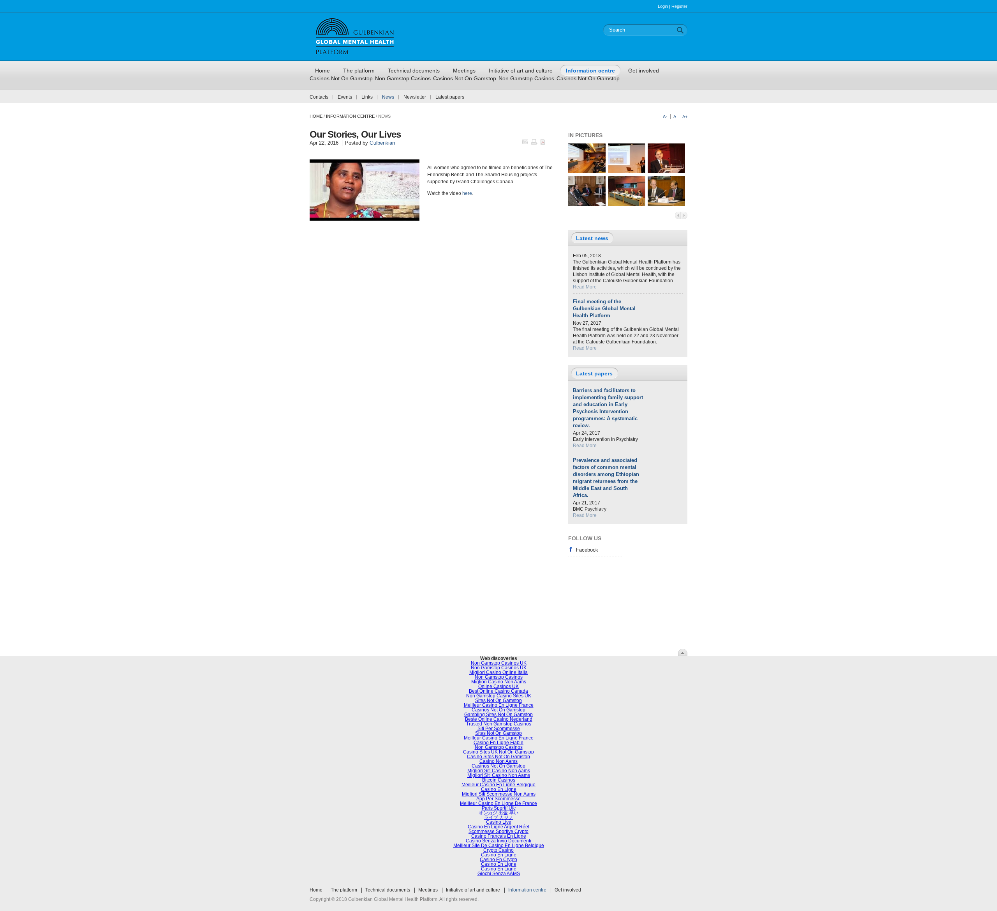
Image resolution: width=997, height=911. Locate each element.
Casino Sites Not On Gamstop (498, 756)
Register (679, 6)
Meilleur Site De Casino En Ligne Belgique (498, 845)
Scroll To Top (682, 652)
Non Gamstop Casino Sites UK (498, 696)
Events (345, 97)
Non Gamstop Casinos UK (499, 663)
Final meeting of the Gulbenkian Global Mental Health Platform (604, 308)
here (467, 193)
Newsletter (414, 97)
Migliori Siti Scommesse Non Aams (498, 794)
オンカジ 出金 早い (498, 812)
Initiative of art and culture (473, 890)
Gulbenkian (382, 143)
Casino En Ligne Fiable (498, 742)
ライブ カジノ (498, 817)
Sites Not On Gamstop (498, 700)
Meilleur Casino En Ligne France (499, 705)
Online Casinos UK (498, 686)
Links (367, 97)
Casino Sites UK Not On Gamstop (498, 752)
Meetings (428, 890)
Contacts (319, 97)
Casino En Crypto (498, 859)
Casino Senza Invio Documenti (498, 841)
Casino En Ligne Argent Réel (498, 827)
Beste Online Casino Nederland (498, 719)
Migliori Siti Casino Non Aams (498, 770)
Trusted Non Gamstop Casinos (498, 724)
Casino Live (498, 822)
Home (316, 116)
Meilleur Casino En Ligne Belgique (498, 784)
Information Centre (350, 116)
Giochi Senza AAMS (498, 873)
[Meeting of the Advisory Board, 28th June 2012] (626, 204)
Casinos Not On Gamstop (341, 78)
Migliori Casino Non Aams (498, 682)
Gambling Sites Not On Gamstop (498, 714)
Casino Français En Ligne (498, 836)
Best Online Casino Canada (498, 691)
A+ (684, 116)
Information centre (527, 890)
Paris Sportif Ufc (499, 808)
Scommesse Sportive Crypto (498, 831)
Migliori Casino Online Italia (498, 672)
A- (665, 116)
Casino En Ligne (498, 789)
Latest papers (449, 97)
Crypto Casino (498, 850)
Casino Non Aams (498, 761)
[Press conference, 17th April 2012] (587, 204)
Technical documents (387, 890)
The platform (344, 890)
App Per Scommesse (498, 798)
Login (663, 6)
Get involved (568, 890)
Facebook (587, 550)
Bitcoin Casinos (498, 780)
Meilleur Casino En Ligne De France (498, 803)
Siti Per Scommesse (498, 728)
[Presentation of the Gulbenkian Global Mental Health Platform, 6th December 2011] (587, 171)
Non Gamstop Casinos (403, 78)
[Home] (354, 57)
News (388, 97)
